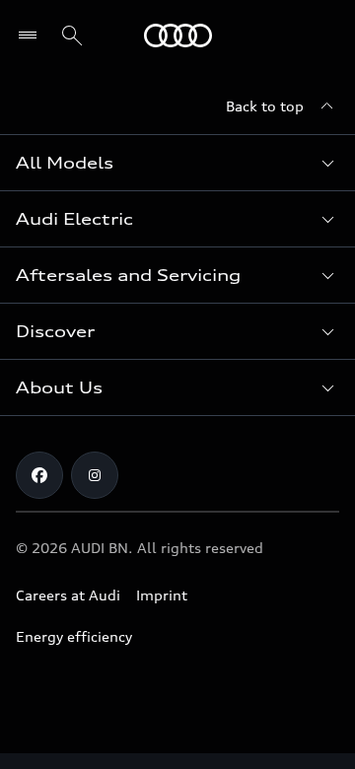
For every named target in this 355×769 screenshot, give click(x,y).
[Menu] (32, 35)
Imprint (161, 595)
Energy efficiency (74, 636)
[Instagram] (94, 475)
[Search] (72, 35)
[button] (177, 162)
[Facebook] (39, 475)
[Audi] (178, 35)
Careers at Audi (68, 595)
